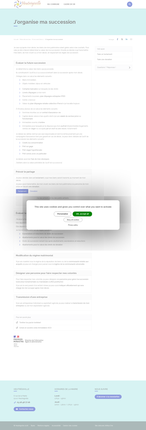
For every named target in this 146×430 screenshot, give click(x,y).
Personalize (62, 214)
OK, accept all (82, 214)
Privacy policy (73, 225)
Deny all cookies (73, 220)
